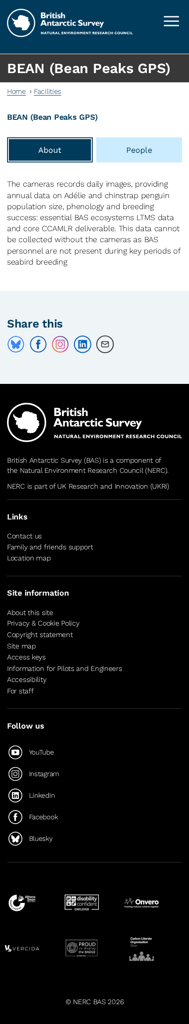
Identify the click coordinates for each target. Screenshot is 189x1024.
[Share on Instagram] (60, 344)
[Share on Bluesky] (16, 344)
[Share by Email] (105, 344)
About (50, 150)
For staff (20, 691)
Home (16, 91)
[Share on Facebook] (38, 344)
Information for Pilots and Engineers (64, 668)
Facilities (47, 91)
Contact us (24, 536)
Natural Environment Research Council (81, 470)
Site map (21, 646)
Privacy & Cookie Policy (43, 623)
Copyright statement (40, 634)
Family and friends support (50, 547)
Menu (171, 21)
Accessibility (26, 679)
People (139, 150)
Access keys (26, 657)
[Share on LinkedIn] (82, 344)
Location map (29, 558)
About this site (30, 612)
